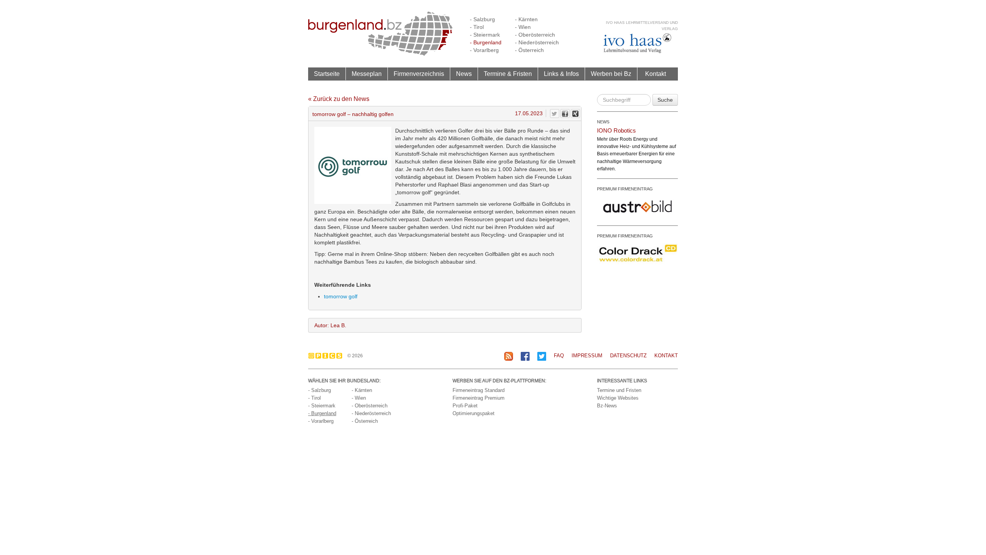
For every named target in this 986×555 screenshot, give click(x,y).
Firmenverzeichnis (419, 73)
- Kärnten (526, 19)
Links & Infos (561, 73)
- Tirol (477, 27)
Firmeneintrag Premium (479, 398)
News (464, 73)
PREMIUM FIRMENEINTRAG (625, 189)
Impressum (587, 355)
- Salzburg (482, 19)
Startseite (327, 73)
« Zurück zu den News (338, 99)
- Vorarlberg (484, 50)
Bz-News (607, 406)
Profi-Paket (465, 406)
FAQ (559, 355)
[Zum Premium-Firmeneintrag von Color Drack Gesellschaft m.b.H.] (637, 253)
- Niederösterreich (537, 42)
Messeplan (367, 73)
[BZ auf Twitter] (541, 356)
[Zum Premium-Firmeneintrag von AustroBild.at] (637, 206)
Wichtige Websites (618, 398)
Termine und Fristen (619, 390)
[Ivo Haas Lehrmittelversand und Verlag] (637, 43)
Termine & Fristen (508, 73)
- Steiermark (485, 35)
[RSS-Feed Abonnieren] (508, 356)
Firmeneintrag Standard (479, 390)
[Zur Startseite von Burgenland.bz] (380, 33)
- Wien (523, 27)
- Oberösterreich (535, 35)
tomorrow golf (340, 296)
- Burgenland (485, 42)
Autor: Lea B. (330, 325)
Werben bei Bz (611, 73)
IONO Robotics (616, 130)
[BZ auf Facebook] (525, 356)
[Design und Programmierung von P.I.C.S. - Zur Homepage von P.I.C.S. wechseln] (327, 355)
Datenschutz (628, 355)
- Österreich (529, 50)
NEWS (603, 121)
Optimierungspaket (474, 413)
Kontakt (655, 73)
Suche (665, 100)
